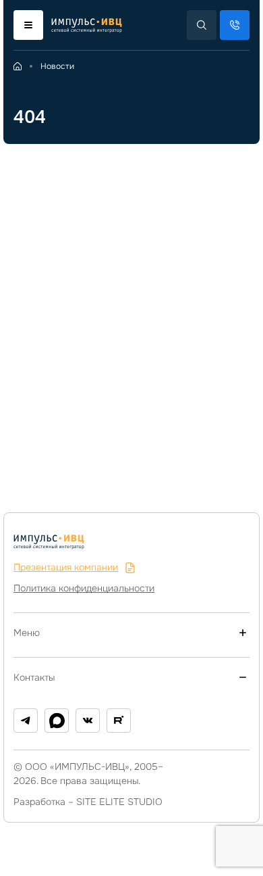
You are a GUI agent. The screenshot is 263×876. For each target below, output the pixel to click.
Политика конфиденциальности (83, 588)
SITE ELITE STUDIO (119, 802)
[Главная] (17, 66)
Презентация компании (65, 567)
